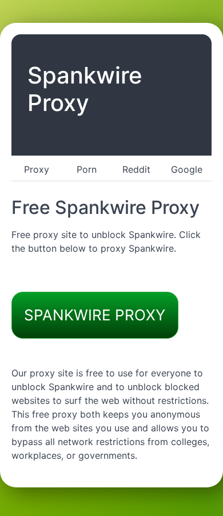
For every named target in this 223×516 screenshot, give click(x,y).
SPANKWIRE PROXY (94, 315)
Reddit (136, 169)
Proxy (36, 169)
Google (186, 169)
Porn (87, 169)
